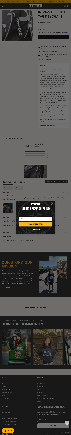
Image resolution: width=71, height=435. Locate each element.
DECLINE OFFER (35, 229)
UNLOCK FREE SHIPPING (35, 224)
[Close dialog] (52, 203)
